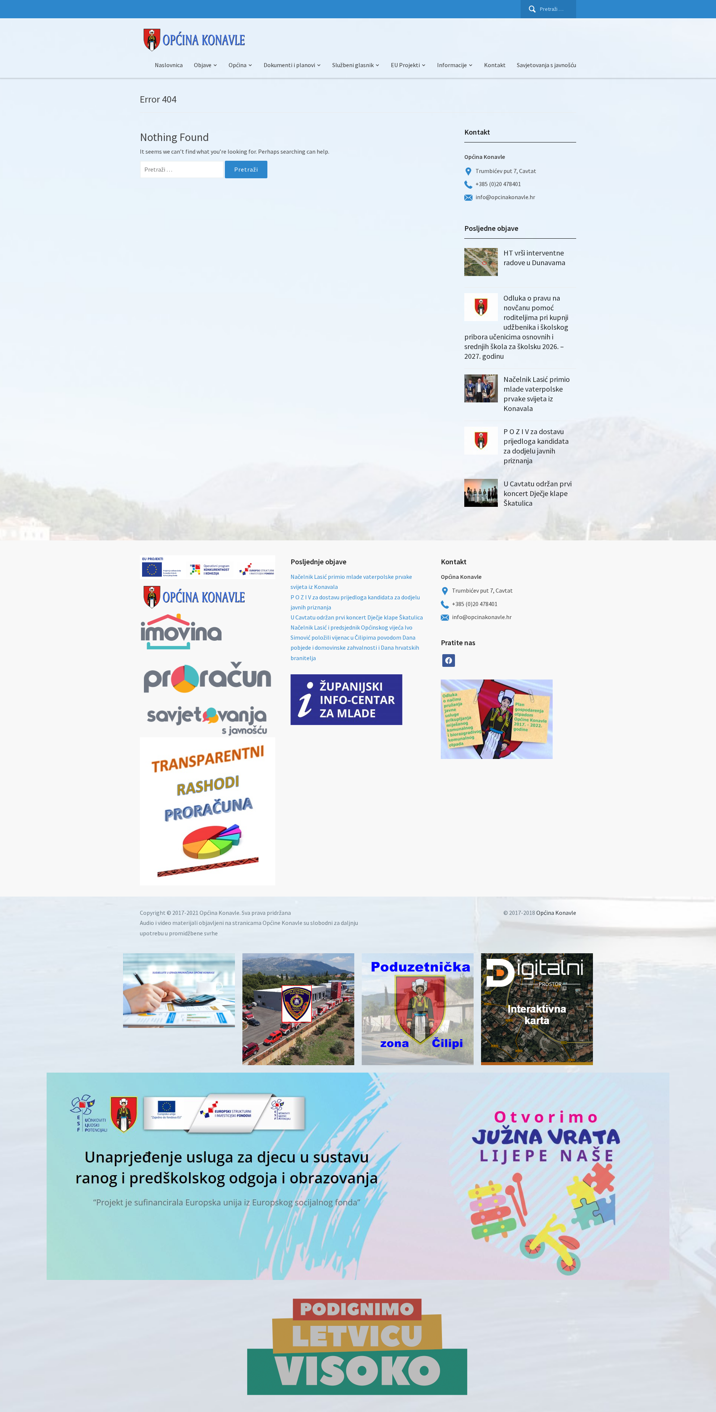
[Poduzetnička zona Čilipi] (418, 1009)
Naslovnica (169, 65)
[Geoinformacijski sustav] (537, 1009)
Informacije (452, 65)
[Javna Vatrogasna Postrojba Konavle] (298, 1009)
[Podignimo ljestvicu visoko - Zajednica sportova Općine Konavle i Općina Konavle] (358, 1346)
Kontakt (495, 65)
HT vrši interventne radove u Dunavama (534, 257)
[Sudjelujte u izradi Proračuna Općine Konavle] (179, 990)
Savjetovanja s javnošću (546, 65)
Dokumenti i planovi (289, 65)
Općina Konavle (556, 912)
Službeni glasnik (353, 65)
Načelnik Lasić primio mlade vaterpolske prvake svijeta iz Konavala (536, 393)
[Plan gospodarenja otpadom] (525, 719)
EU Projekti (405, 65)
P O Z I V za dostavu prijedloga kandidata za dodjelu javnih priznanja (536, 446)
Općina (237, 65)
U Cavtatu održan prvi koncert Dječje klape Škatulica (537, 493)
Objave (202, 65)
